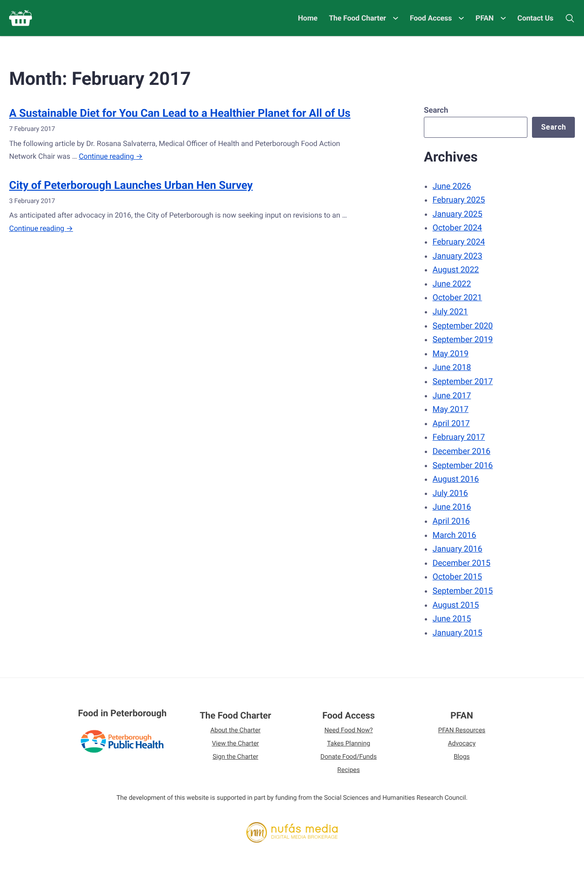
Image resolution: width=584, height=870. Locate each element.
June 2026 (452, 186)
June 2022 (452, 284)
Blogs (461, 757)
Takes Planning (348, 743)
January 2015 (457, 633)
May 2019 (451, 354)
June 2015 (452, 619)
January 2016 (457, 549)
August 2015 (456, 605)
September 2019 (463, 339)
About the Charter (235, 730)
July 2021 (450, 312)
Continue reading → (111, 156)
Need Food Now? (348, 730)
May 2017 (451, 409)
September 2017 (463, 381)
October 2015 (457, 577)
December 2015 (461, 563)
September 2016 (463, 465)
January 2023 (457, 256)
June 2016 (452, 507)
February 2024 (459, 242)
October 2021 (457, 297)
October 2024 (457, 228)
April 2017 (451, 423)
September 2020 (463, 326)
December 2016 (461, 451)
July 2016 (450, 493)
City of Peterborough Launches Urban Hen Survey (131, 185)
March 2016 (454, 535)
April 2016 (451, 521)
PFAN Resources (461, 730)
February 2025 (459, 200)
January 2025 (457, 214)
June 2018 (452, 367)
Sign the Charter (235, 757)
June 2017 (452, 396)
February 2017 (459, 437)
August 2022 (456, 270)
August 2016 (456, 479)
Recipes (348, 770)
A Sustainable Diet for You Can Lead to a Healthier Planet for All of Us (179, 113)
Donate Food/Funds (348, 757)
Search (436, 110)
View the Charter (235, 743)
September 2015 (463, 591)
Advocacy (462, 743)
